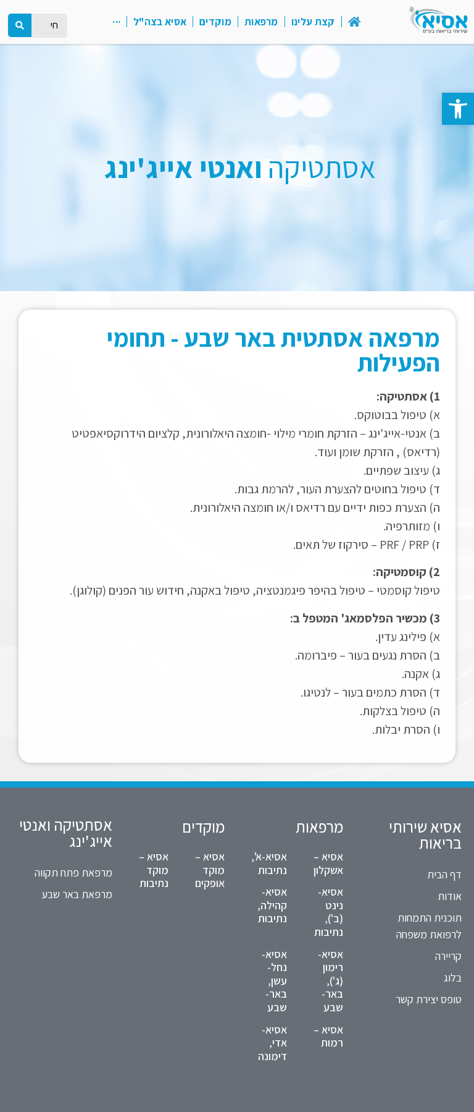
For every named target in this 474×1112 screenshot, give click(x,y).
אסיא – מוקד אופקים (210, 869)
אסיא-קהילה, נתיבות (272, 905)
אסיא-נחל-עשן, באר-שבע (274, 980)
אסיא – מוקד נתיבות (153, 869)
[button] (458, 109)
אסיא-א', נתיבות (269, 863)
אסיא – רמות (328, 1036)
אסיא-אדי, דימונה (272, 1042)
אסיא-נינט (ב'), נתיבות (328, 912)
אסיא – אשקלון (328, 863)
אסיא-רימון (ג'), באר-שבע (330, 980)
